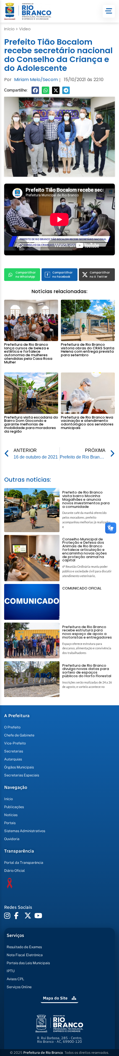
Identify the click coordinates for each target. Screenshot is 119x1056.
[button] (35, 90)
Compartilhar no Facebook (62, 274)
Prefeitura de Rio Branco (43, 1052)
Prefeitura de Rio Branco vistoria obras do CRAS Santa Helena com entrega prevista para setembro (87, 349)
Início (9, 29)
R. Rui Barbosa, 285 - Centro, (59, 1040)
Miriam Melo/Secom (36, 79)
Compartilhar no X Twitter (100, 274)
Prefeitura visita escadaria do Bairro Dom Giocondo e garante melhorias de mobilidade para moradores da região (31, 424)
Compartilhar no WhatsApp (25, 274)
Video (25, 29)
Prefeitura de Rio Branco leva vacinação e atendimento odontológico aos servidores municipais (87, 422)
